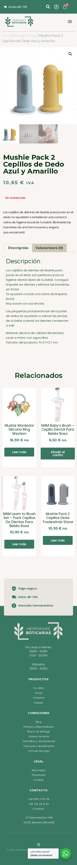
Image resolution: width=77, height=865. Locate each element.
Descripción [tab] (18, 248)
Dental (31, 36)
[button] (48, 6)
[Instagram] (38, 844)
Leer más (19, 452)
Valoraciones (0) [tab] (49, 248)
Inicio (6, 36)
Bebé (18, 36)
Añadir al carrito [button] (58, 453)
